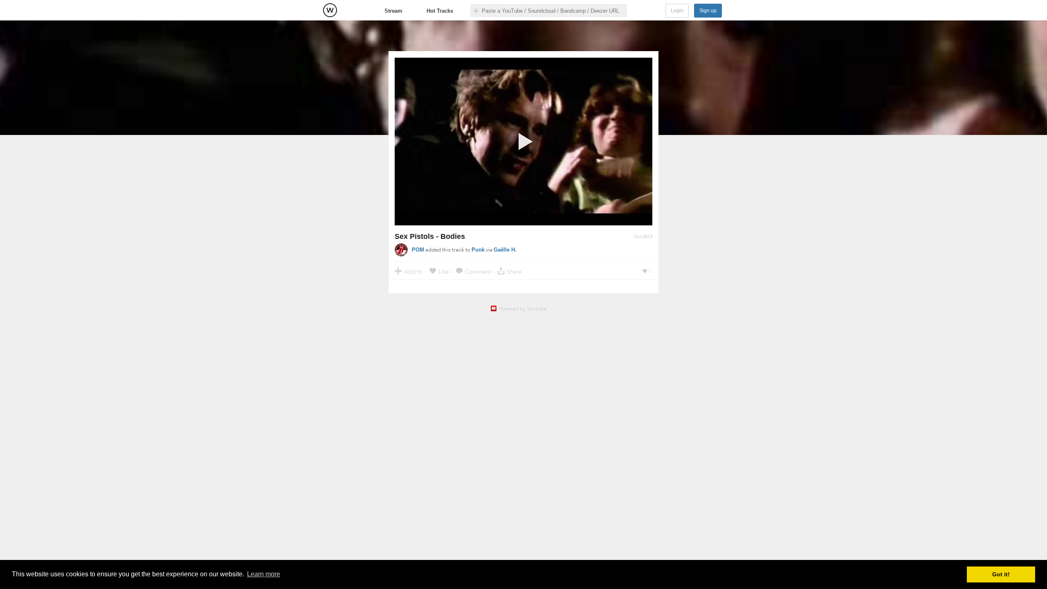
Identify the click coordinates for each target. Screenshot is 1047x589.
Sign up (708, 10)
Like (443, 271)
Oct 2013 (643, 237)
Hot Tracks (440, 11)
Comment (478, 271)
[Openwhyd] (330, 10)
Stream (393, 11)
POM (418, 250)
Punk (478, 250)
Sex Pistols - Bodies (430, 236)
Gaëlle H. (505, 250)
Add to (413, 271)
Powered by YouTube (522, 309)
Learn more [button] (263, 574)
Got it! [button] (1001, 574)
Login (677, 10)
